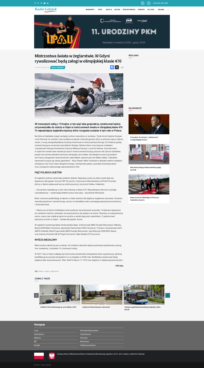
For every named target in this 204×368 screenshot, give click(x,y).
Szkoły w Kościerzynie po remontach (96, 307)
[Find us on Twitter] (38, 3)
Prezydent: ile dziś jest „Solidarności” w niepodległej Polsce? (144, 138)
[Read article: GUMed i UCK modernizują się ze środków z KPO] (59, 296)
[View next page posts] (167, 295)
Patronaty (84, 338)
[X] (117, 67)
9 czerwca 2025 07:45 (42, 67)
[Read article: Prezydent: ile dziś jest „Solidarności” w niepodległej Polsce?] (149, 125)
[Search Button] (168, 9)
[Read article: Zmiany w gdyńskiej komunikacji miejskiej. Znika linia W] (144, 296)
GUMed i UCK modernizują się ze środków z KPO (58, 307)
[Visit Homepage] (46, 9)
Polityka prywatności (88, 345)
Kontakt (37, 345)
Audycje (109, 9)
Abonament (84, 341)
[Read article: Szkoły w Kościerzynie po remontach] (101, 296)
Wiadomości (90, 9)
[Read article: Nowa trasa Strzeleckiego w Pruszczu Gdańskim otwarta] (149, 185)
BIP (35, 341)
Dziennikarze (39, 334)
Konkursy (141, 9)
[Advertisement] (148, 81)
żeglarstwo (54, 271)
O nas (36, 331)
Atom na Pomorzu (129, 9)
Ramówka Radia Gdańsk (89, 331)
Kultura (117, 9)
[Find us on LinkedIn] (47, 3)
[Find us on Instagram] (41, 3)
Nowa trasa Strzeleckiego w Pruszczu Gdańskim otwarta (144, 198)
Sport (100, 9)
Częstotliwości (85, 334)
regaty (47, 271)
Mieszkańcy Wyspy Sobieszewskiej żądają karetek (145, 168)
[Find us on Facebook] (35, 3)
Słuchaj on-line (160, 3)
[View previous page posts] (36, 295)
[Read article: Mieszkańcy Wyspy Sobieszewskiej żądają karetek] (149, 155)
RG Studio (150, 9)
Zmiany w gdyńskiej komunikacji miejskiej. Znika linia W (142, 308)
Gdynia (41, 271)
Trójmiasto (60, 67)
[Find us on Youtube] (44, 3)
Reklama (161, 9)
